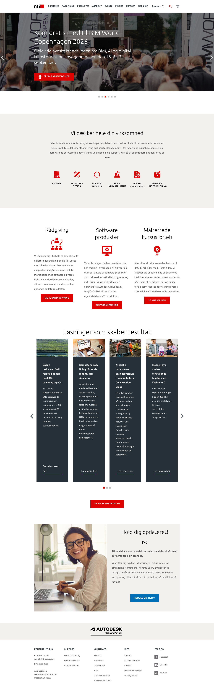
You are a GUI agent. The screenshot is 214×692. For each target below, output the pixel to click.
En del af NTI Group (103, 681)
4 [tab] (108, 96)
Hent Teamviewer (72, 661)
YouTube (163, 673)
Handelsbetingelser (133, 671)
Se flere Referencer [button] (107, 503)
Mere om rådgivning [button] (57, 298)
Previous (2, 57)
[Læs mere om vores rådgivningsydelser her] (57, 243)
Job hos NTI (99, 666)
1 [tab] (99, 96)
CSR (96, 671)
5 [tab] (111, 96)
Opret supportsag (72, 655)
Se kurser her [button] (157, 300)
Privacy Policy (130, 676)
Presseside (99, 661)
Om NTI (97, 655)
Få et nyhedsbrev (132, 661)
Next (211, 57)
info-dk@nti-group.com (44, 659)
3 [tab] (105, 96)
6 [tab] (115, 96)
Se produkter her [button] (107, 305)
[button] (170, 6)
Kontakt (128, 655)
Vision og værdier (102, 676)
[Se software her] (107, 251)
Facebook (164, 657)
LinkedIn (163, 665)
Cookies (127, 666)
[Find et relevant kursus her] (157, 251)
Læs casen (74, 71)
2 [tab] (102, 96)
